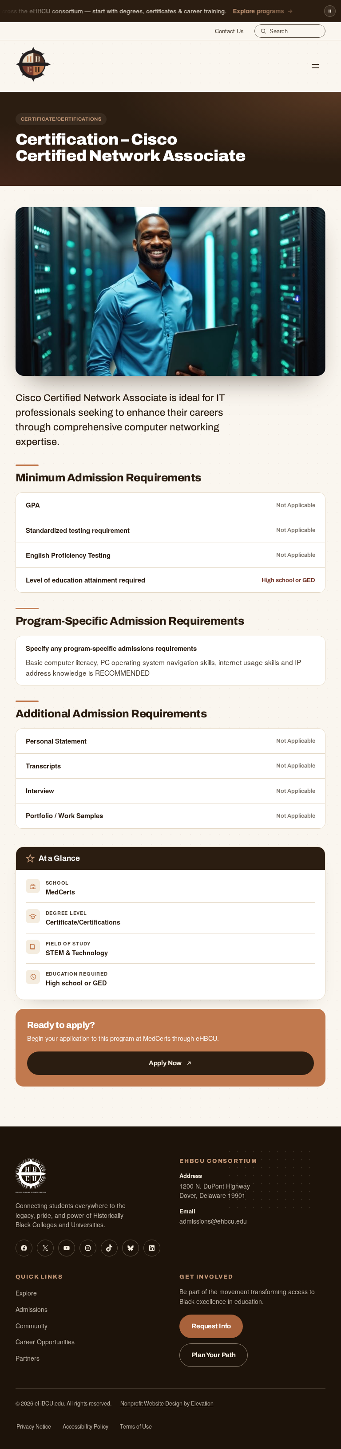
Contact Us (229, 31)
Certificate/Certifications (83, 921)
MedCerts (60, 891)
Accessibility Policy (85, 1426)
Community (32, 1325)
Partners (28, 1358)
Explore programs (254, 11)
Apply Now (165, 1063)
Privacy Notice (33, 1426)
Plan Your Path (213, 1354)
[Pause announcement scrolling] (330, 11)
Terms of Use (136, 1426)
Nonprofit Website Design (151, 1403)
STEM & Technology (77, 952)
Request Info (211, 1326)
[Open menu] (315, 66)
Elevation (202, 1403)
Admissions (32, 1309)
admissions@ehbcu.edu (213, 1221)
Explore (26, 1292)
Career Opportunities (45, 1341)
